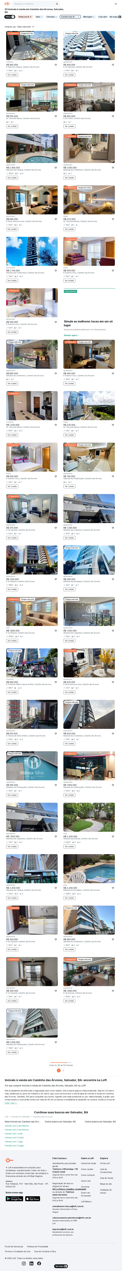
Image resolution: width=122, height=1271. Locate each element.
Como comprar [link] (88, 1175)
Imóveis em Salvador (20, 1116)
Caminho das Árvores (43, 1116)
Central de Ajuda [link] (88, 1163)
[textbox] (35, 4)
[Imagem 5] (38, 160)
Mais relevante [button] (24, 27)
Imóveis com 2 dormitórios (17, 1126)
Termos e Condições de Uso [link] (17, 1251)
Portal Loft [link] (105, 1163)
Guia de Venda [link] (106, 1178)
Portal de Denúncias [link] (14, 1246)
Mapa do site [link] (106, 1184)
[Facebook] (39, 1264)
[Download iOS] (32, 1199)
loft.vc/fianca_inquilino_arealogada (69, 1189)
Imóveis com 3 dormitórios (17, 1129)
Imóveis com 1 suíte (14, 1133)
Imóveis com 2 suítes (14, 1137)
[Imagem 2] (33, 57)
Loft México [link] (86, 1201)
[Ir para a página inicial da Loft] (8, 3)
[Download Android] (14, 1199)
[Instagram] (24, 1264)
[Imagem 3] (35, 160)
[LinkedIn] (31, 1264)
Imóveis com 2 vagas (14, 1145)
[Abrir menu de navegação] (115, 3)
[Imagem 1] (31, 57)
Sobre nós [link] (86, 1181)
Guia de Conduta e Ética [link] (45, 1251)
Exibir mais (9, 1103)
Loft (6, 1116)
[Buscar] (57, 4)
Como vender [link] (87, 1169)
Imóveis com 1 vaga (14, 1141)
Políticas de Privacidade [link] (37, 1246)
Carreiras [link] (85, 1187)
